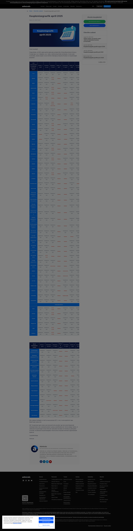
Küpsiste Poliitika (17, 523)
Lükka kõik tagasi (46, 521)
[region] (28, 522)
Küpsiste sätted (46, 525)
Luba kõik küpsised (46, 518)
